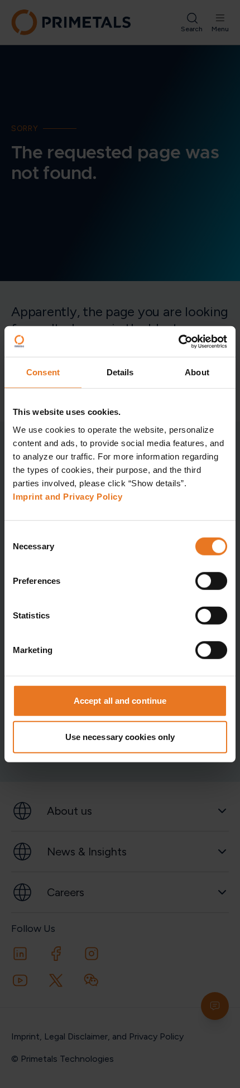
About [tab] (197, 372)
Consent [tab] (43, 372)
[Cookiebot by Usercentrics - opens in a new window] (178, 341)
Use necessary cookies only (120, 737)
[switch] (211, 580)
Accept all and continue (120, 700)
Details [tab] (120, 372)
